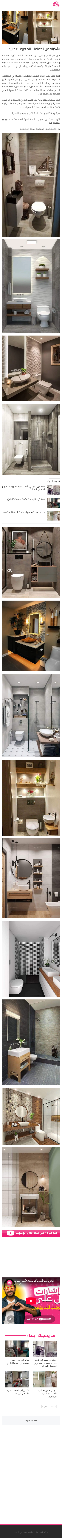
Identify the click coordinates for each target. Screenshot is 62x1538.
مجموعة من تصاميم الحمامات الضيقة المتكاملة (24, 512)
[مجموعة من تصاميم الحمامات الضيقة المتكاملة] (53, 516)
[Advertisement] (37, 1473)
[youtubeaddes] (31, 1233)
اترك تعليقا (30, 1420)
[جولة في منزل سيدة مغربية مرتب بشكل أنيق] (53, 503)
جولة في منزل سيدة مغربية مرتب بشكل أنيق (26, 499)
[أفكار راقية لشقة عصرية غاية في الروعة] (17, 1379)
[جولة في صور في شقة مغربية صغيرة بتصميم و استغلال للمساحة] (53, 490)
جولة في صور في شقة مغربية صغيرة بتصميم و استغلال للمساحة (23, 487)
